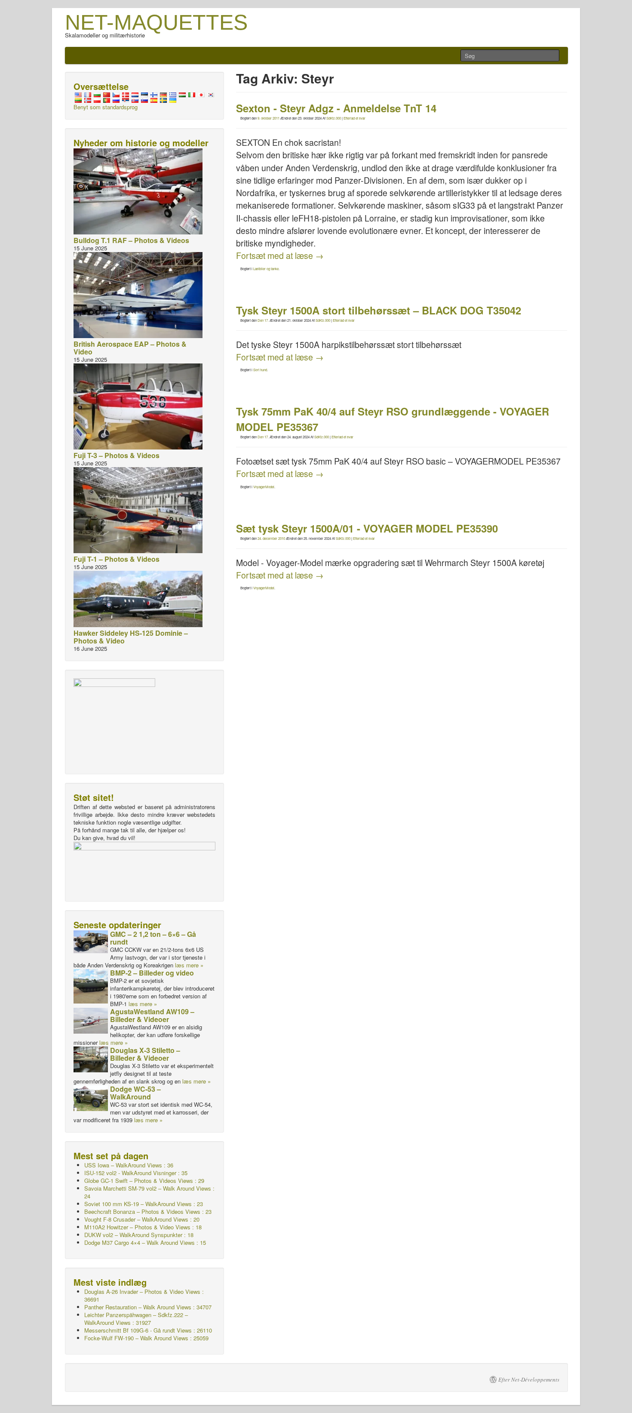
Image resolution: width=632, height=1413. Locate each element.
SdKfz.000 (333, 118)
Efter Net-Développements (528, 1379)
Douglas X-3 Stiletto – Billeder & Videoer (145, 1054)
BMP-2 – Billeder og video (152, 973)
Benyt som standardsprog (106, 107)
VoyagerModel (263, 486)
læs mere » (189, 965)
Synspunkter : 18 (138, 1235)
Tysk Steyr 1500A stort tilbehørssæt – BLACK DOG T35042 (378, 310)
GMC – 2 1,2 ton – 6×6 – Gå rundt (153, 938)
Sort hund (260, 369)
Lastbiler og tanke (266, 268)
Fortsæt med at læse (280, 255)
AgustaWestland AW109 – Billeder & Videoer (152, 1015)
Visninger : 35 (135, 1173)
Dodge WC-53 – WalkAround (135, 1093)
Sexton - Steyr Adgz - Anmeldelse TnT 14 (336, 108)
